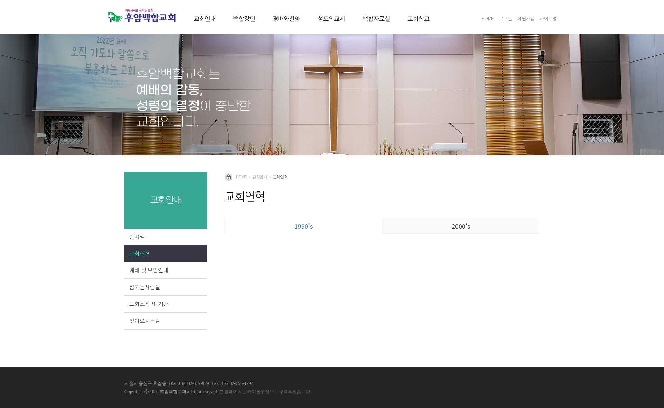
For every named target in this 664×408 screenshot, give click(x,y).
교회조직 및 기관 (148, 304)
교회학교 (418, 19)
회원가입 (525, 18)
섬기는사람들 (144, 287)
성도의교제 (331, 19)
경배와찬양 (286, 19)
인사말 (137, 237)
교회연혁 (139, 253)
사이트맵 (548, 18)
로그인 (505, 18)
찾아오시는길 (144, 320)
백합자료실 (376, 19)
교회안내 (205, 19)
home (241, 177)
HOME (487, 18)
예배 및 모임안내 (148, 270)
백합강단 (244, 19)
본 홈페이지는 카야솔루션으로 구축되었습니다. (265, 391)
